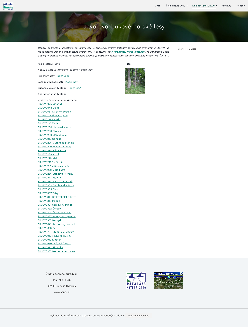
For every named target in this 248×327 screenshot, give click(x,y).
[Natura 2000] (8, 5)
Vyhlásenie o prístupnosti (65, 315)
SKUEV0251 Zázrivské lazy (53, 166)
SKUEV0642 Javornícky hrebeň (56, 224)
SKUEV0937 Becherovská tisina (56, 251)
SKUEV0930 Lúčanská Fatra (54, 243)
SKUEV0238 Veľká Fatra (52, 150)
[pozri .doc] (63, 75)
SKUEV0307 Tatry (48, 193)
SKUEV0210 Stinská (49, 138)
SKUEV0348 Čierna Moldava (54, 212)
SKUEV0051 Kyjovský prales (54, 111)
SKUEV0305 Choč (48, 189)
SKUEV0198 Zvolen (49, 123)
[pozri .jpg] (75, 87)
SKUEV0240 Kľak (48, 158)
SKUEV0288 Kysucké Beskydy (55, 181)
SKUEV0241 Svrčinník (50, 162)
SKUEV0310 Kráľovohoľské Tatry (57, 197)
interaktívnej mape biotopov (128, 51)
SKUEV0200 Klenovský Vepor (55, 127)
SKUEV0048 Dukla (48, 107)
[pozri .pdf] (71, 81)
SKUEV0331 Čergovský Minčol (55, 204)
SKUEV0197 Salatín (49, 119)
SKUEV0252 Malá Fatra (51, 169)
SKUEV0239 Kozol (48, 154)
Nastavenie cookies (138, 315)
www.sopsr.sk (62, 292)
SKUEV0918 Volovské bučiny (54, 235)
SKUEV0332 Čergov (49, 208)
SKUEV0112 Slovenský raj (53, 115)
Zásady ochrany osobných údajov (103, 315)
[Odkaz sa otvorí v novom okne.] (135, 93)
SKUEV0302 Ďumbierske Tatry (56, 185)
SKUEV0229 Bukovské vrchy (54, 146)
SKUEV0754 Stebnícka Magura (56, 231)
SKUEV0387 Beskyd (49, 220)
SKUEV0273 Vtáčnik (50, 177)
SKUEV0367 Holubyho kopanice (56, 216)
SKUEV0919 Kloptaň (49, 239)
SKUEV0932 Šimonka (50, 247)
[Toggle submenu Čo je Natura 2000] (187, 5)
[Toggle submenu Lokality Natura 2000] (216, 5)
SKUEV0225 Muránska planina (56, 142)
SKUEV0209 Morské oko (52, 134)
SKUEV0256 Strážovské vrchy (55, 173)
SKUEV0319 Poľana (49, 200)
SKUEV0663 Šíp (47, 228)
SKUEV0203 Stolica (49, 131)
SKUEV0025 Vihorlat (50, 103)
